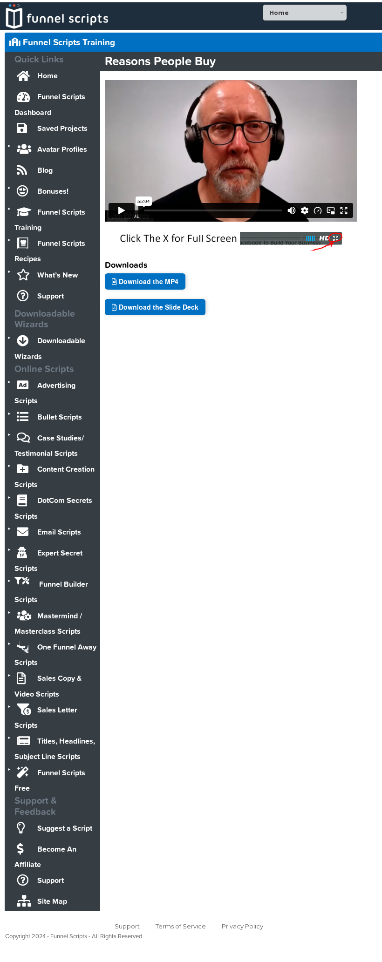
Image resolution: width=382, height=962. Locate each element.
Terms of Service (181, 926)
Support (127, 926)
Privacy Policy (242, 926)
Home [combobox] (279, 12)
